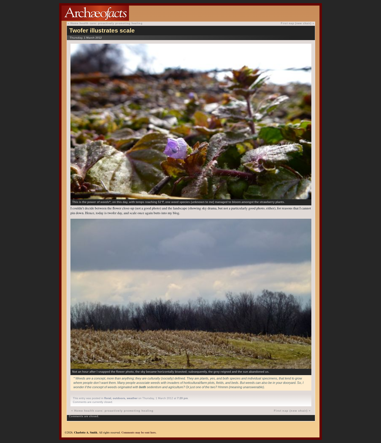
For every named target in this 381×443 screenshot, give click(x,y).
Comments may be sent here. (138, 432)
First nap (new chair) (296, 23)
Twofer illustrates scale (102, 30)
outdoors (119, 398)
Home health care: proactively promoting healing (106, 23)
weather (132, 398)
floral (107, 398)
